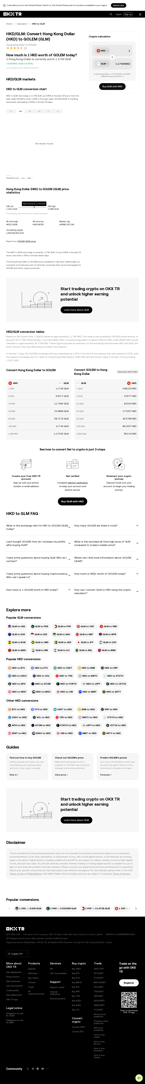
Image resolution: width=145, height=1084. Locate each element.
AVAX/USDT (99, 1005)
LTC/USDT (98, 1010)
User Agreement (13, 972)
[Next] (136, 908)
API (51, 969)
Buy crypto (33, 978)
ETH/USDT (99, 978)
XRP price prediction (99, 1029)
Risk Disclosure (13, 981)
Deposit (32, 969)
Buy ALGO (76, 1000)
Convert (32, 982)
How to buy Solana (99, 1056)
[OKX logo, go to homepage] (12, 14)
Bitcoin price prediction (100, 1015)
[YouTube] (42, 1068)
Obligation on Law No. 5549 (14, 1014)
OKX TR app (12, 999)
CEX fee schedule (58, 973)
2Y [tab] (58, 111)
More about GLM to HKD (127, 372)
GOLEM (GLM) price (27, 241)
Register (129, 982)
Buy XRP (76, 991)
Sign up (128, 14)
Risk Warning (35, 873)
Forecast (105, 774)
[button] (110, 14)
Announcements (57, 998)
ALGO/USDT (99, 1000)
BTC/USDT (99, 973)
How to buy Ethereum (99, 1049)
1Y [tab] (48, 111)
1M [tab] (39, 111)
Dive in (13, 774)
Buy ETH (76, 978)
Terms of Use (17, 873)
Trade (31, 987)
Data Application (14, 995)
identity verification (78, 482)
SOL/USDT (99, 987)
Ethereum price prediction (101, 1022)
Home (9, 23)
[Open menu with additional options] (140, 14)
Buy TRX (76, 996)
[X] (27, 1068)
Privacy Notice (12, 977)
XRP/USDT (98, 996)
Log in (118, 14)
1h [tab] (11, 111)
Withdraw (32, 973)
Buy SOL (76, 987)
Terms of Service (121, 873)
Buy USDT (76, 969)
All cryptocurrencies (36, 992)
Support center (57, 987)
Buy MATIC (77, 982)
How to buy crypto (99, 1036)
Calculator (22, 23)
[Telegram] (32, 1068)
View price (60, 774)
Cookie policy (12, 990)
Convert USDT (78, 1027)
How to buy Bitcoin (99, 1042)
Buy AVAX (76, 1005)
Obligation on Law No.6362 (14, 1021)
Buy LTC (75, 1010)
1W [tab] (29, 111)
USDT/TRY (99, 969)
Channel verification (55, 993)
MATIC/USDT (100, 982)
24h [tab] (20, 111)
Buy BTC (76, 973)
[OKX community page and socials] (47, 1068)
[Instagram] (37, 1068)
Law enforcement (14, 986)
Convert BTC (78, 1031)
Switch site (118, 5)
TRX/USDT (99, 991)
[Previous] (9, 908)
